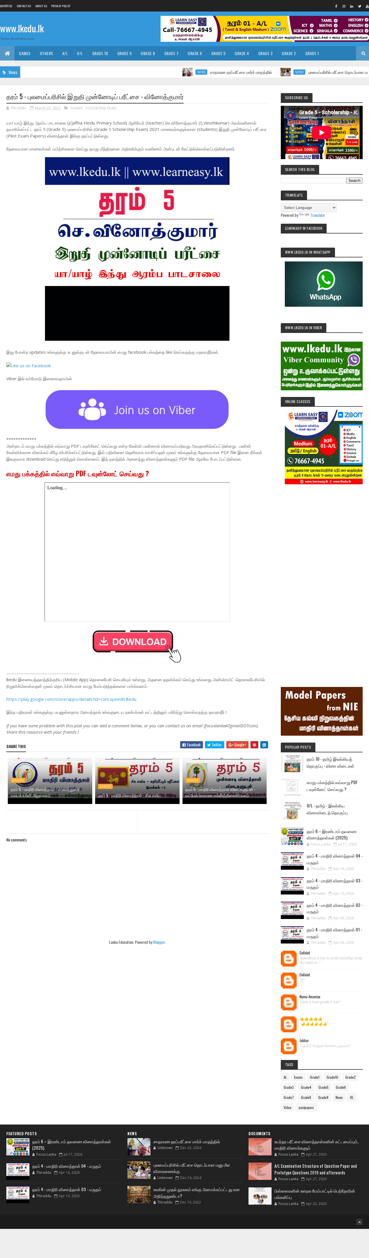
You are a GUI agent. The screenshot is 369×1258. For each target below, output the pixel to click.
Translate (317, 215)
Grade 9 (124, 53)
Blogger (159, 942)
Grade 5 (218, 53)
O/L (80, 53)
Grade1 (314, 1077)
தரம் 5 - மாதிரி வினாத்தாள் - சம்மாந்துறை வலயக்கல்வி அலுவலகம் (45, 792)
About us (41, 6)
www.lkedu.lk (22, 28)
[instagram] (344, 6)
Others (46, 53)
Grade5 (76, 107)
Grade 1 (312, 53)
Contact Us (24, 6)
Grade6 (341, 1087)
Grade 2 (289, 53)
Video (287, 1107)
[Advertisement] (322, 577)
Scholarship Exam (100, 107)
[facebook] (336, 6)
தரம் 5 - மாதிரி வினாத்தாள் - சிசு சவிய (129, 795)
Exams (298, 1077)
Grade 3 (265, 53)
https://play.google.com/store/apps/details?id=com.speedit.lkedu (71, 699)
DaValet (305, 953)
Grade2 (350, 1077)
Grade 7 (171, 53)
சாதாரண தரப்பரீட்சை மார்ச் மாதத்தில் (214, 72)
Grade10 (332, 1077)
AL (285, 1077)
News (175, 72)
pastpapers (306, 1107)
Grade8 (306, 1097)
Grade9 (323, 1097)
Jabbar (304, 1040)
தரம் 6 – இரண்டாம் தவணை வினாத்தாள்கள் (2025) (332, 834)
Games (25, 53)
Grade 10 (100, 53)
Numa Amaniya (310, 997)
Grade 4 (242, 53)
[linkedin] (352, 6)
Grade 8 (148, 53)
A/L (65, 53)
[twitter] (359, 6)
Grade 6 (195, 53)
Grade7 (289, 1097)
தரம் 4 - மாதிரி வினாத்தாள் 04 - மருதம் (66, 1166)
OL (351, 1097)
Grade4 (306, 1087)
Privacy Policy (60, 6)
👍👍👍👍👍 (311, 1018)
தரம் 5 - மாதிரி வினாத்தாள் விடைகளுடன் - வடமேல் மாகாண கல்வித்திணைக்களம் (220, 792)
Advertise (6, 6)
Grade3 (289, 1087)
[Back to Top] (359, 1222)
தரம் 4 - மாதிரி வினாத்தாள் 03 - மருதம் (66, 1189)
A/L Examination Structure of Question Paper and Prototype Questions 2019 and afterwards (315, 1169)
